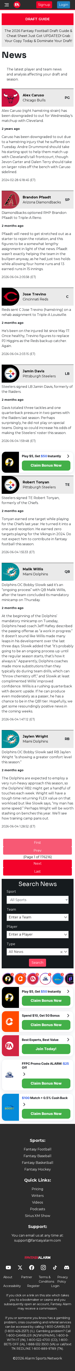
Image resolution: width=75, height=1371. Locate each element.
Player (12, 927)
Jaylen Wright (35, 736)
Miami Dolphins (35, 574)
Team (11, 909)
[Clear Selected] (61, 951)
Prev (37, 851)
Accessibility (12, 1286)
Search (37, 963)
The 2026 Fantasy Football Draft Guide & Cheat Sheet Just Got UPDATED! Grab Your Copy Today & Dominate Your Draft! (38, 36)
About (7, 1277)
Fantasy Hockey (37, 1169)
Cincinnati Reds (35, 299)
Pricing (37, 1189)
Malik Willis (33, 569)
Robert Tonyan (36, 482)
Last (37, 871)
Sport (11, 892)
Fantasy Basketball (37, 1163)
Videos (37, 1202)
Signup (44, 5)
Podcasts (37, 1209)
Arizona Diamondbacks (42, 202)
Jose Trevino (34, 294)
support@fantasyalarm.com (37, 1240)
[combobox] (38, 917)
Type (11, 944)
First (37, 843)
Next (38, 863)
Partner (26, 1277)
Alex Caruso (33, 95)
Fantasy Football (37, 1149)
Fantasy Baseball (37, 1156)
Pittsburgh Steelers (39, 376)
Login (63, 5)
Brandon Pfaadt (37, 197)
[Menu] (6, 5)
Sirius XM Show (37, 1216)
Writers (37, 1196)
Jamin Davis (33, 371)
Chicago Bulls (34, 100)
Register (33, 1286)
